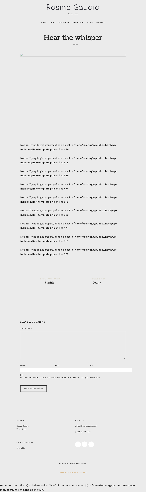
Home (44, 23)
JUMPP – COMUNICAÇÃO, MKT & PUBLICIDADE (72, 472)
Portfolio (64, 23)
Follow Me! (21, 448)
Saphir (46, 281)
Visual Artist (21, 429)
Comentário (26, 329)
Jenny (99, 281)
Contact (100, 23)
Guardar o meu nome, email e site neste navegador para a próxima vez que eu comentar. (60, 378)
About (52, 23)
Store (90, 23)
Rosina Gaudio (23, 426)
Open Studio (78, 23)
